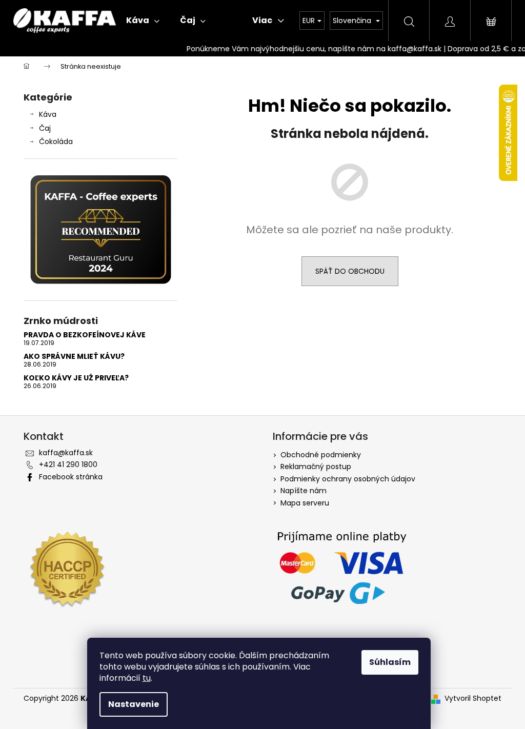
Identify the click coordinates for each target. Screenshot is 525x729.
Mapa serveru (304, 503)
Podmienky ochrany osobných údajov (347, 479)
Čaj (45, 128)
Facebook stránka (71, 477)
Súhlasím (390, 662)
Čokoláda (56, 141)
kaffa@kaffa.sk (66, 453)
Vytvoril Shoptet (473, 698)
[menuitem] (143, 20)
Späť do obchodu (350, 271)
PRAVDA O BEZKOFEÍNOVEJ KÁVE (85, 335)
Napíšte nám (303, 490)
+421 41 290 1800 (68, 464)
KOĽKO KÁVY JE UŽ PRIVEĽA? (76, 378)
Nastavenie (133, 704)
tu (147, 678)
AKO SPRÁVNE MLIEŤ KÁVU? (74, 356)
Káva (47, 114)
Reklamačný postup (315, 466)
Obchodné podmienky (320, 455)
